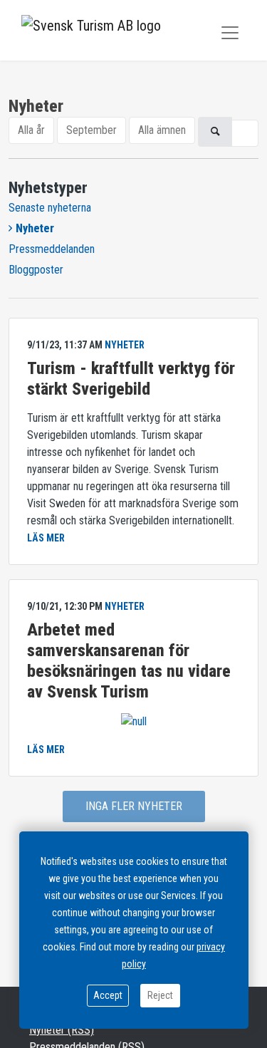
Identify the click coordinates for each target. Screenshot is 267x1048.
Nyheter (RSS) (61, 1030)
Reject (160, 995)
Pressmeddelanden (52, 249)
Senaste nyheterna (50, 207)
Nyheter (35, 228)
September (91, 130)
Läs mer (46, 538)
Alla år (31, 130)
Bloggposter (36, 269)
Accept (107, 995)
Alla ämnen (162, 130)
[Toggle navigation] (230, 32)
